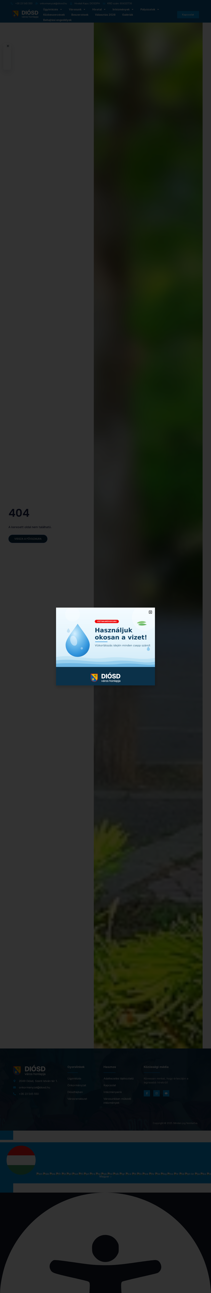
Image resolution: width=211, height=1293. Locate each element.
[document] (105, 646)
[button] (150, 612)
